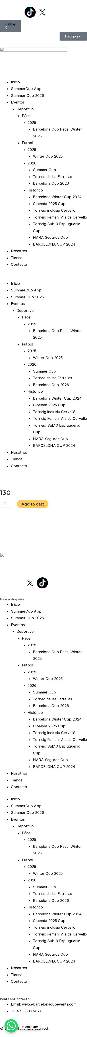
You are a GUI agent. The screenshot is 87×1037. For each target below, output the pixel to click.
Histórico (35, 190)
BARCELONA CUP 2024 (54, 244)
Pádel (26, 115)
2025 (31, 122)
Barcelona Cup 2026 (51, 183)
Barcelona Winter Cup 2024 (57, 197)
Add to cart (32, 504)
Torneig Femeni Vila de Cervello (60, 217)
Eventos (18, 102)
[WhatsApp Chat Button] (11, 1026)
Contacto (19, 264)
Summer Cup (44, 170)
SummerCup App (26, 88)
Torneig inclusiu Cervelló (54, 210)
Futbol (27, 143)
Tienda (16, 258)
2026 (31, 163)
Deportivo (25, 109)
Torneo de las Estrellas (52, 176)
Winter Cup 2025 (48, 156)
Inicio (15, 82)
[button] (43, 276)
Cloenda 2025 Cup (49, 203)
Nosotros (19, 251)
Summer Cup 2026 (27, 95)
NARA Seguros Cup (50, 237)
